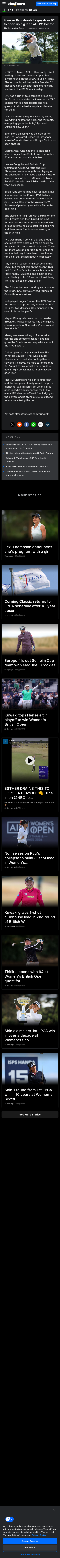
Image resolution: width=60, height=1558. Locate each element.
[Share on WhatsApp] (33, 424)
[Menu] (4, 3)
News (33, 10)
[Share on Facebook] (26, 424)
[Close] (54, 1510)
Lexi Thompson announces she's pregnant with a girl (28, 549)
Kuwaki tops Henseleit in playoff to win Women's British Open (26, 720)
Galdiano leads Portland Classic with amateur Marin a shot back (29, 473)
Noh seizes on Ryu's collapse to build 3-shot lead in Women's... (29, 858)
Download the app (47, 3)
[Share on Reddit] (19, 424)
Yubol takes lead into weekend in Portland (27, 466)
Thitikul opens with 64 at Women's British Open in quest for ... (26, 976)
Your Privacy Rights (30, 1554)
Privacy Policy (39, 1535)
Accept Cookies (30, 1541)
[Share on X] (12, 424)
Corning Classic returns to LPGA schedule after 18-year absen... (29, 606)
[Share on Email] (40, 424)
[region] (30, 1532)
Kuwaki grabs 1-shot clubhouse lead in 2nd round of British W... (29, 917)
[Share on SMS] (47, 424)
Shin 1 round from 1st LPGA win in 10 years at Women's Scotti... (28, 1094)
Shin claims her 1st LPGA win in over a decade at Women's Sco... (29, 1035)
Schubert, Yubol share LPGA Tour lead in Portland (26, 460)
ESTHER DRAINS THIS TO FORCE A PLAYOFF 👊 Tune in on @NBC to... (28, 793)
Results (22, 10)
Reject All (30, 1547)
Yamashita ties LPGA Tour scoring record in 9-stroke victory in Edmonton (29, 446)
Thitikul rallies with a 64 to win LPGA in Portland (30, 453)
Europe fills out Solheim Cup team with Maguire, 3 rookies (30, 662)
